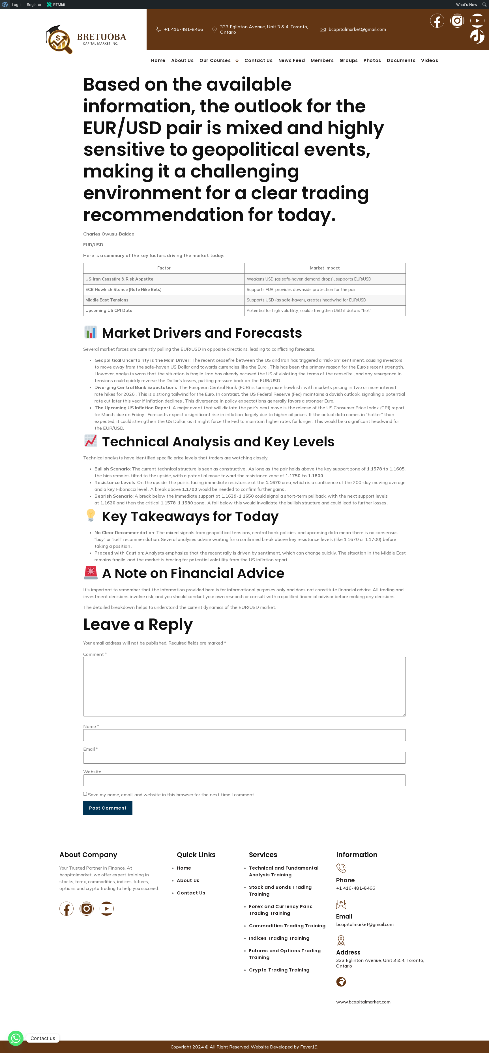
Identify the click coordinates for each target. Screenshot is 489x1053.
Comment (95, 654)
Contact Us (258, 60)
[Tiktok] (477, 36)
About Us (182, 60)
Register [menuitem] (34, 4)
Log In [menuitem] (17, 4)
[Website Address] (341, 982)
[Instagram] (457, 21)
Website (92, 771)
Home (158, 60)
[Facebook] (437, 21)
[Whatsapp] (15, 1038)
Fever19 (309, 1047)
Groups (349, 60)
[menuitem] (5, 4)
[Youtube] (477, 21)
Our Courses (215, 60)
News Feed (291, 60)
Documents (401, 60)
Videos (429, 60)
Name (91, 726)
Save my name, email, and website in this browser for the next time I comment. (171, 794)
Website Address (361, 994)
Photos (372, 60)
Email (90, 749)
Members (322, 60)
